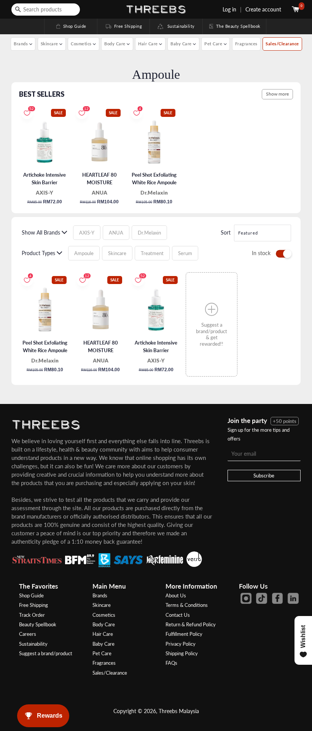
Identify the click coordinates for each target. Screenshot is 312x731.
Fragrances (246, 43)
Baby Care (103, 644)
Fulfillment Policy (184, 634)
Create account (263, 9)
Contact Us (178, 615)
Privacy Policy (181, 644)
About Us (176, 595)
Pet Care (101, 653)
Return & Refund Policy (191, 624)
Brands (99, 595)
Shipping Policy (182, 653)
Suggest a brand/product (45, 653)
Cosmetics (103, 615)
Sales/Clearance (282, 43)
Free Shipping (123, 26)
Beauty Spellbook (37, 624)
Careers (27, 634)
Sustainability (179, 26)
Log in (229, 9)
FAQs (171, 663)
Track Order (32, 615)
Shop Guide (70, 26)
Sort (226, 232)
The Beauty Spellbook (234, 26)
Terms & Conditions (187, 605)
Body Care (103, 624)
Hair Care (102, 634)
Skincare (101, 605)
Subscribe (263, 475)
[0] (296, 9)
